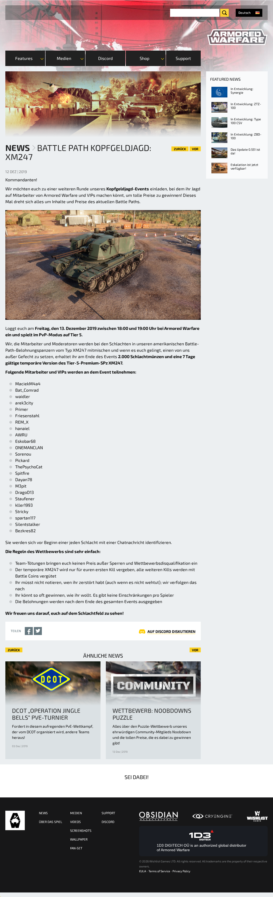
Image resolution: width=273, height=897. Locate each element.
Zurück (180, 149)
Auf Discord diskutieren (171, 631)
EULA (142, 871)
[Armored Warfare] (237, 37)
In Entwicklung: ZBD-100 (246, 136)
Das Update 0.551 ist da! (245, 151)
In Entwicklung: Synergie (242, 90)
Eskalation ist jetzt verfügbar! (244, 166)
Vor (195, 149)
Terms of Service (159, 871)
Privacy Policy (181, 871)
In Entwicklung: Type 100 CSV (246, 121)
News (17, 147)
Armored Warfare (15, 820)
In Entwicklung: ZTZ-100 (246, 105)
